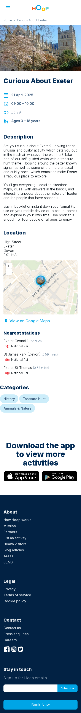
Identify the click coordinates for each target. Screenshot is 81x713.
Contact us (12, 628)
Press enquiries (16, 634)
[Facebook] (6, 649)
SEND (8, 562)
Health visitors (14, 544)
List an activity (14, 538)
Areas (8, 556)
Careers (10, 640)
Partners (10, 532)
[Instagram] (13, 649)
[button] (8, 8)
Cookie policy (14, 601)
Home (7, 20)
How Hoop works (17, 520)
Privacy (9, 589)
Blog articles (13, 550)
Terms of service (17, 595)
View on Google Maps (30, 321)
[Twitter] (20, 649)
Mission (9, 526)
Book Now (40, 704)
